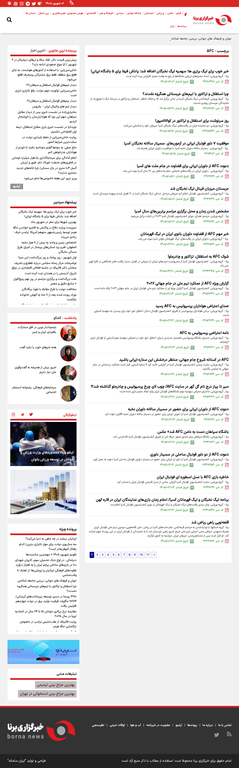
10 (141, 555)
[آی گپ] (9, 3)
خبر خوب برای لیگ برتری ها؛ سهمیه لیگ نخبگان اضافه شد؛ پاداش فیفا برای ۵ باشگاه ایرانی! (160, 71)
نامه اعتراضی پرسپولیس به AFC (204, 333)
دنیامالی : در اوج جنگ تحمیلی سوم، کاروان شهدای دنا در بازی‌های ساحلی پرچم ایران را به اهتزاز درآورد (46, 562)
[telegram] (22, 414)
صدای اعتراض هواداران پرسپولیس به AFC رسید (192, 306)
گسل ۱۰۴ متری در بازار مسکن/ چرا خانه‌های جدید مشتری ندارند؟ (46, 170)
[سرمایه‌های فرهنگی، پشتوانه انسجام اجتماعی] (68, 393)
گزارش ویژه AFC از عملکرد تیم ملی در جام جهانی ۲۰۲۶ (188, 283)
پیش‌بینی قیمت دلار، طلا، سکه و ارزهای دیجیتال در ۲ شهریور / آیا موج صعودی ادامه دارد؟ (44, 62)
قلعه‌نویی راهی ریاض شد (210, 522)
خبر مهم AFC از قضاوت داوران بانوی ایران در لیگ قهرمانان (185, 234)
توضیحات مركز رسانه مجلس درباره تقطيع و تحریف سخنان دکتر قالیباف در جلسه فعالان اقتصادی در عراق (44, 265)
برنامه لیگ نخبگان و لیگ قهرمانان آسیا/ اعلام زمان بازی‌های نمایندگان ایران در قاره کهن (162, 500)
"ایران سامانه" (16, 760)
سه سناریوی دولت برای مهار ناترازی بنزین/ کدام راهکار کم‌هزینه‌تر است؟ (48, 546)
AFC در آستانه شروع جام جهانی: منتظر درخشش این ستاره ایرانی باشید (174, 360)
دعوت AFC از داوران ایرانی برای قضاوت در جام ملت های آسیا (183, 166)
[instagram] (13, 414)
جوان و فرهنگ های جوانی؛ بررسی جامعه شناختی (200, 38)
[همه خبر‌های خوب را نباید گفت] (68, 353)
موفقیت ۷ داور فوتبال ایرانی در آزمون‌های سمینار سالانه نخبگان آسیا (176, 143)
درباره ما (208, 725)
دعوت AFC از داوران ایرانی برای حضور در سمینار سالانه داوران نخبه (178, 409)
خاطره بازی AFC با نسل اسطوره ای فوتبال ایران (193, 477)
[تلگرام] (28, 3)
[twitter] (31, 414)
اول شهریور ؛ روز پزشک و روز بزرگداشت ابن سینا (47, 257)
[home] (185, 13)
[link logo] (212, 20)
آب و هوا (135, 725)
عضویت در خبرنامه (158, 725)
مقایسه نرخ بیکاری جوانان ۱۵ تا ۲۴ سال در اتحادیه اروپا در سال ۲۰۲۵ (46, 614)
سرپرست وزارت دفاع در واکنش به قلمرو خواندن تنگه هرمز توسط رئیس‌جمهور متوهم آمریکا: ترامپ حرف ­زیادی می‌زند (45, 232)
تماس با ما (225, 725)
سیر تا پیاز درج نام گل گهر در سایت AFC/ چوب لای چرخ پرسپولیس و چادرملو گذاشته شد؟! (160, 386)
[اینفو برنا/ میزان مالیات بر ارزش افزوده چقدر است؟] (43, 492)
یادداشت (70, 318)
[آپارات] (16, 3)
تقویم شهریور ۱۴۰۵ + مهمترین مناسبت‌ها (51, 554)
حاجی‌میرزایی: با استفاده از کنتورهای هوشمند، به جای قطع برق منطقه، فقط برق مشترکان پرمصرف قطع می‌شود (44, 75)
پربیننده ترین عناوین (62, 50)
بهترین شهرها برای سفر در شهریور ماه (54, 222)
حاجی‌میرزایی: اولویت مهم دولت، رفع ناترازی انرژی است (46, 93)
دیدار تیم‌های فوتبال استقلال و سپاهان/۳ (51, 85)
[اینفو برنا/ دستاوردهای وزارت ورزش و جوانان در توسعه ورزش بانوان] (43, 444)
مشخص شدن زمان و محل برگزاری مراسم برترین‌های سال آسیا (181, 211)
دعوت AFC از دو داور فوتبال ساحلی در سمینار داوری (189, 454)
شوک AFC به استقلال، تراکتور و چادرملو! (198, 257)
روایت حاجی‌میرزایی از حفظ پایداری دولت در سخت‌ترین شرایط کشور (49, 139)
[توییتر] (34, 3)
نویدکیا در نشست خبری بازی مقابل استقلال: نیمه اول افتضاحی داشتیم (46, 129)
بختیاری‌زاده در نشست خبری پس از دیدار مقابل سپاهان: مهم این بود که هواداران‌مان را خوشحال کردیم (47, 117)
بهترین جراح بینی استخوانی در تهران (47, 694)
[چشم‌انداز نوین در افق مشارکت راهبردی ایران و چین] (68, 333)
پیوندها (192, 725)
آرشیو (16, 186)
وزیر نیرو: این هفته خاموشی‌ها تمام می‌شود (50, 178)
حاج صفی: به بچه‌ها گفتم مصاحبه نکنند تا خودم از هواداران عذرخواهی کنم (46, 150)
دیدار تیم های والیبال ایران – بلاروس (54, 106)
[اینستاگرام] (22, 3)
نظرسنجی (98, 725)
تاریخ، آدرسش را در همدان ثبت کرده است (51, 273)
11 (148, 555)
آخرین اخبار (37, 50)
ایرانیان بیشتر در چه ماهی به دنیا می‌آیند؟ (51, 539)
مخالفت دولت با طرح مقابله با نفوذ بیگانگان (49, 289)
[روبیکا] (40, 3)
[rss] (229, 734)
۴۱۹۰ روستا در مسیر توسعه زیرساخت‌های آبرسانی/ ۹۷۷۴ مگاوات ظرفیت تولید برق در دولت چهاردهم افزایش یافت (46, 601)
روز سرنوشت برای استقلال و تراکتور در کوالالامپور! (192, 121)
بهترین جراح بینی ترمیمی (56, 685)
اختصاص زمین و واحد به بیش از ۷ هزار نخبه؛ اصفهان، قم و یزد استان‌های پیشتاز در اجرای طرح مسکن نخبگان (47, 247)
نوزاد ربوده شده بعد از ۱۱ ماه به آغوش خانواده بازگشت (48, 297)
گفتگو (57, 318)
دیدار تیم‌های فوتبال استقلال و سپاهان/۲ (52, 101)
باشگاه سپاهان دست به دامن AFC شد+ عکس (193, 432)
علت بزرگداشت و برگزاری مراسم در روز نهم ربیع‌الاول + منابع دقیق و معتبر (45, 281)
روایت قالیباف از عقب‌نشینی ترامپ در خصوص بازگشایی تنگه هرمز (48, 624)
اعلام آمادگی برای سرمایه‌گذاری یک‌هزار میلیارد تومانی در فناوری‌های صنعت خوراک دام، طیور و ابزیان (44, 160)
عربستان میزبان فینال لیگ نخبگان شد (199, 189)
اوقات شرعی (117, 725)
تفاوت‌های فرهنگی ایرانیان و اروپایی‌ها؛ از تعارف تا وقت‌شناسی (47, 573)
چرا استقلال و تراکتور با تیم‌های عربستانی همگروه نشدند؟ (186, 94)
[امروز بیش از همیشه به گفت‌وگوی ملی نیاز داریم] (68, 373)
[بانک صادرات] (43, 651)
